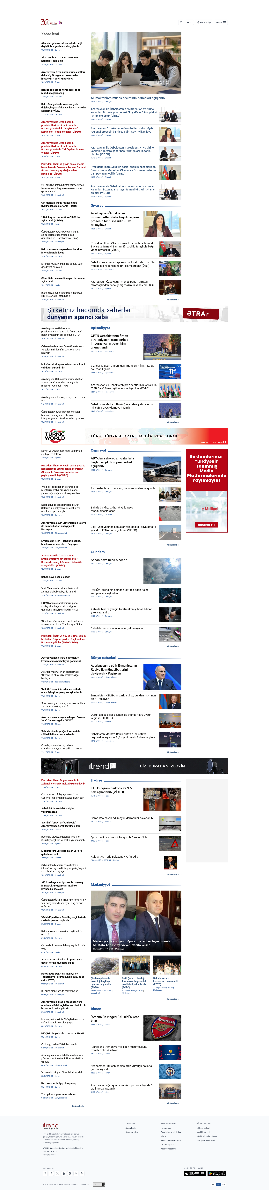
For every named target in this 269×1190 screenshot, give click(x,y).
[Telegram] (69, 1173)
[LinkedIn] (75, 1173)
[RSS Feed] (82, 1173)
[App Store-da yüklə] (195, 1173)
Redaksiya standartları (171, 1140)
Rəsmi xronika (132, 1132)
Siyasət (97, 205)
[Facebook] (51, 1173)
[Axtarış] (181, 22)
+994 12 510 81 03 (50, 1151)
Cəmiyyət (98, 450)
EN (213, 1184)
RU (223, 1184)
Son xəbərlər (131, 1128)
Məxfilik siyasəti (203, 1132)
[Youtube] (63, 1173)
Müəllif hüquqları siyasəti (207, 1136)
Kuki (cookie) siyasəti (206, 1140)
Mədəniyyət (100, 884)
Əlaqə (163, 1136)
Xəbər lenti (50, 34)
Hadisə (96, 780)
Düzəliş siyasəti (167, 1144)
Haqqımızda (166, 1128)
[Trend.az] (51, 22)
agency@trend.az (49, 1155)
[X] (57, 1173)
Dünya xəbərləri (103, 658)
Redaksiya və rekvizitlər (171, 1132)
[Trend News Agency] (50, 1126)
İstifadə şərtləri (203, 1128)
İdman (96, 1009)
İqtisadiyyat (100, 328)
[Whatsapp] (45, 1173)
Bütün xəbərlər (172, 300)
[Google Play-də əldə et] (216, 1173)
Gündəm (98, 552)
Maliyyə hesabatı (168, 1149)
